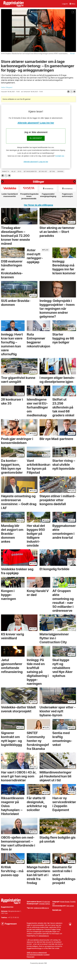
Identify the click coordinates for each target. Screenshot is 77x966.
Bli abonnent (36, 138)
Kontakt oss (59, 156)
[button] (2, 181)
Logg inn (65, 4)
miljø (13, 171)
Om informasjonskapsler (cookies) (38, 955)
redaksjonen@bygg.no (41, 908)
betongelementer (30, 171)
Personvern (30, 957)
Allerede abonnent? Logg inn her (36, 122)
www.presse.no (43, 936)
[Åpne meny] (72, 3)
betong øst (43, 171)
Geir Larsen (70, 906)
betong (52, 171)
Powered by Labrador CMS (38, 963)
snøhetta (5, 171)
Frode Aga (46, 902)
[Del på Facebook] (68, 91)
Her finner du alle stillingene (38, 205)
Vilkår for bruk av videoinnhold (37, 952)
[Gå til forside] (14, 4)
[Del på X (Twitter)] (71, 91)
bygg (19, 171)
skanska (60, 171)
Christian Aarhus (44, 904)
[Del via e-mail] (74, 91)
